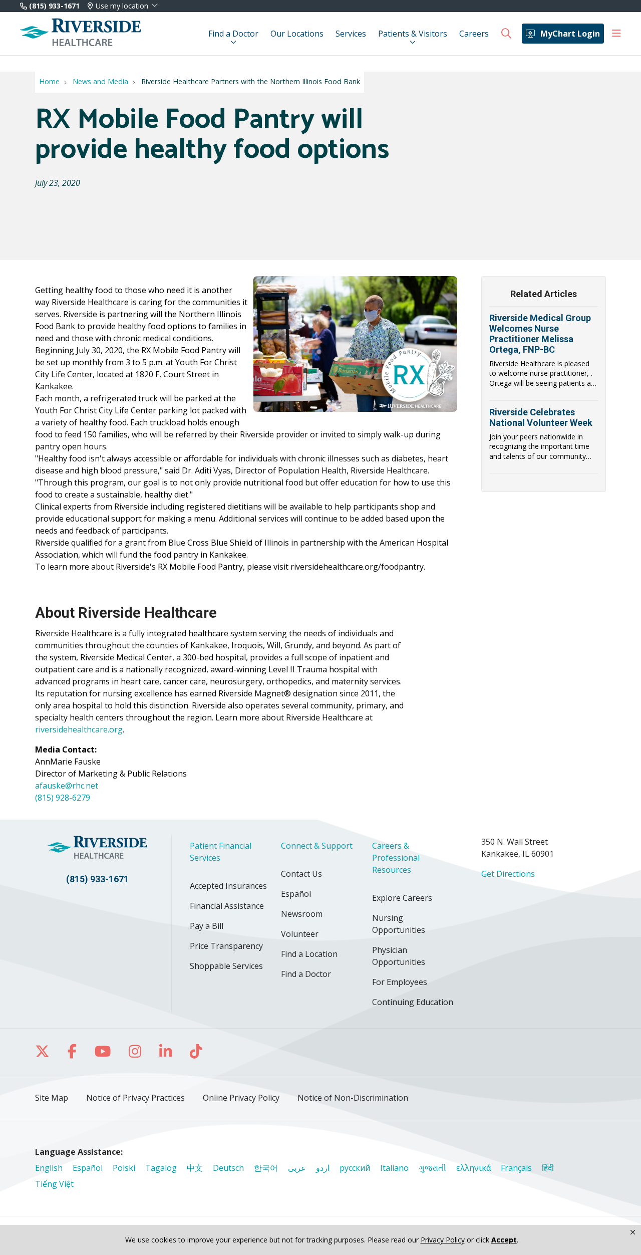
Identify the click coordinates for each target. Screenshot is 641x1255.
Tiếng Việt (54, 1183)
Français (516, 1167)
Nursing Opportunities (398, 923)
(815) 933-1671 (53, 6)
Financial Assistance (227, 905)
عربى (297, 1167)
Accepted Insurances (228, 885)
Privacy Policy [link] (443, 1240)
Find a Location (309, 953)
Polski (124, 1167)
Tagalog (161, 1167)
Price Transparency (226, 945)
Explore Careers (402, 897)
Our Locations (297, 33)
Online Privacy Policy (241, 1097)
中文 (195, 1167)
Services (351, 33)
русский (355, 1167)
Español (296, 893)
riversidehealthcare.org (79, 729)
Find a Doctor (233, 33)
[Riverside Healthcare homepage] (80, 33)
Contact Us (301, 873)
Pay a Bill (206, 925)
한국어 (266, 1167)
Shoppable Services (226, 965)
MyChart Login (570, 33)
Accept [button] (504, 1239)
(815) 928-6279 (62, 797)
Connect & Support (317, 845)
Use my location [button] (122, 6)
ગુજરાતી (432, 1167)
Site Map (51, 1097)
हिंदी (548, 1167)
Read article (543, 356)
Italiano (394, 1167)
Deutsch (228, 1167)
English (49, 1167)
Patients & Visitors (412, 33)
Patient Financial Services (220, 851)
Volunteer (299, 933)
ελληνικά (473, 1167)
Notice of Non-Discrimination (352, 1097)
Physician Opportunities (398, 955)
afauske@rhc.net (66, 785)
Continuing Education (412, 1002)
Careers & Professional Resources (396, 857)
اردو (323, 1167)
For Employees (399, 981)
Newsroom (302, 913)
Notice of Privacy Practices (135, 1097)
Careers (474, 33)
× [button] (632, 1232)
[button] (616, 34)
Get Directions (508, 873)
